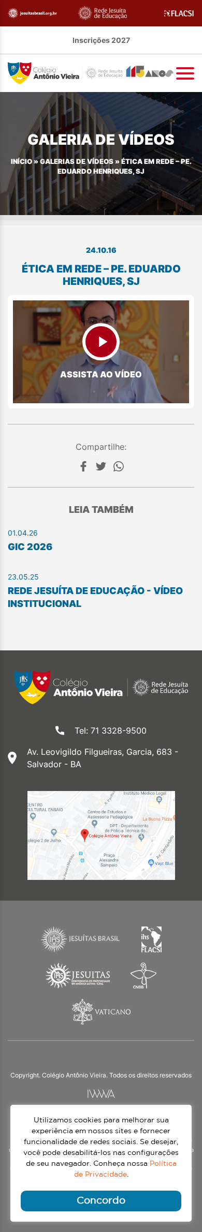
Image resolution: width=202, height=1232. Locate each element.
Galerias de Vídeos (76, 161)
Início (21, 161)
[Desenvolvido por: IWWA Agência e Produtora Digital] (101, 1093)
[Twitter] (101, 466)
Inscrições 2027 (101, 40)
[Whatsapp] (118, 466)
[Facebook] (83, 466)
